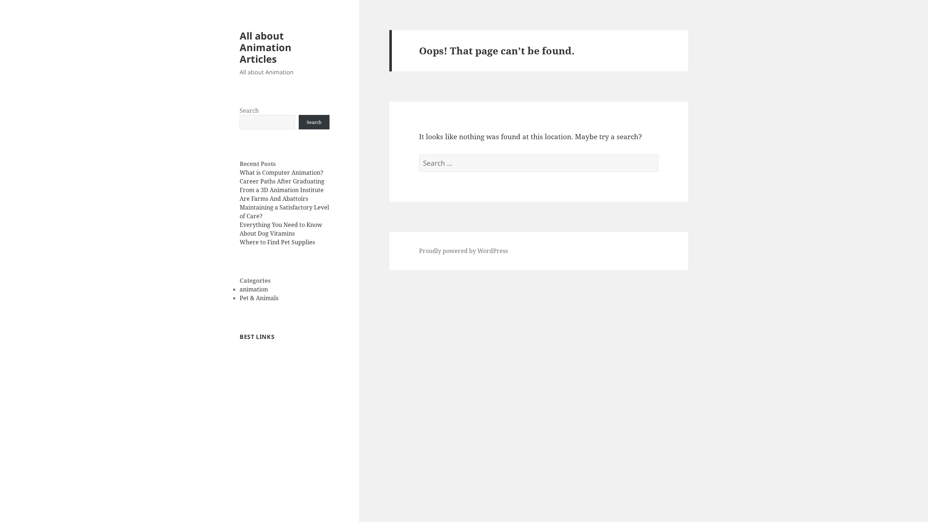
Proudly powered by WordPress (463, 251)
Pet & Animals (259, 298)
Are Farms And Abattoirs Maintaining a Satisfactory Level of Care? (284, 207)
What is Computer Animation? (281, 173)
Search (249, 111)
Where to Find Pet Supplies (277, 242)
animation (254, 289)
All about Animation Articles (265, 47)
